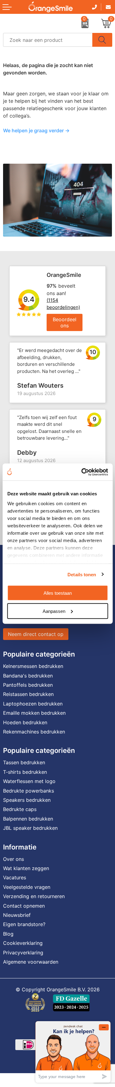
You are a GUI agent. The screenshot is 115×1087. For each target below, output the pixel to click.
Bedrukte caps (19, 809)
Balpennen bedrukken (28, 819)
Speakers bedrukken (27, 800)
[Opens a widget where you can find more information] (73, 1052)
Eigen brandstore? (24, 924)
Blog (8, 934)
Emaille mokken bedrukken (34, 713)
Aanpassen (54, 610)
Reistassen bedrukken (28, 694)
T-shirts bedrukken (25, 772)
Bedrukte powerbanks (28, 791)
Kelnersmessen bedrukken (33, 666)
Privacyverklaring (23, 952)
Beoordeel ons (64, 322)
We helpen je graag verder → (36, 130)
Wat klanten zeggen (26, 868)
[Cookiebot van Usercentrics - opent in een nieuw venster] (82, 472)
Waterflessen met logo (29, 781)
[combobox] (48, 40)
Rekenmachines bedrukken (34, 732)
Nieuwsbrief (17, 915)
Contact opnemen (24, 906)
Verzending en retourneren (34, 896)
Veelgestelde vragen (26, 887)
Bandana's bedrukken (28, 676)
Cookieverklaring (23, 943)
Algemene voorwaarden (30, 962)
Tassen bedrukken (24, 762)
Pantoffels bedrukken (28, 685)
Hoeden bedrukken (25, 722)
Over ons (13, 859)
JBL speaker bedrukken (30, 828)
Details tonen (81, 574)
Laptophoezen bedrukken (33, 704)
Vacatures (14, 877)
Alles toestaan (58, 593)
